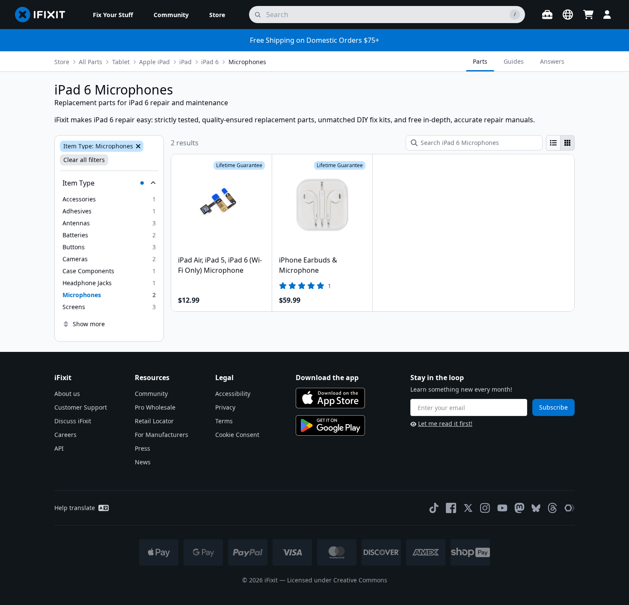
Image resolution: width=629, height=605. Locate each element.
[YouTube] (502, 508)
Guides (514, 61)
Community (151, 394)
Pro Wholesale (155, 407)
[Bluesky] (535, 508)
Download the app (327, 377)
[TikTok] (434, 508)
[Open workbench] (547, 14)
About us (67, 394)
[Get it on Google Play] (330, 425)
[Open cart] (588, 14)
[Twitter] (468, 508)
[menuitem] (113, 14)
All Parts (90, 62)
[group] (560, 143)
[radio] (553, 143)
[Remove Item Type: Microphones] (137, 146)
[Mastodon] (519, 508)
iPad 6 (210, 62)
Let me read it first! (445, 423)
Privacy (225, 407)
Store (61, 62)
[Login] (607, 14)
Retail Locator (154, 421)
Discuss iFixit (72, 421)
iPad (185, 62)
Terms (224, 421)
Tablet (121, 62)
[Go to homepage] (43, 14)
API (59, 448)
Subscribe (553, 407)
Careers (65, 435)
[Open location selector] (567, 14)
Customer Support (80, 407)
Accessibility (232, 394)
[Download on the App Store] (330, 398)
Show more (89, 324)
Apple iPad (154, 62)
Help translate (74, 508)
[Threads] (552, 508)
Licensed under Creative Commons (337, 580)
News (143, 462)
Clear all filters (84, 160)
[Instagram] (485, 508)
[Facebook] (451, 508)
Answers (552, 61)
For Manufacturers (161, 435)
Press (142, 448)
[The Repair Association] (569, 508)
